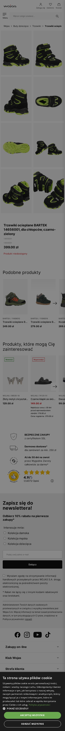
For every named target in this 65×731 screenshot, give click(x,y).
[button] (32, 708)
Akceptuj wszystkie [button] (32, 715)
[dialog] (32, 365)
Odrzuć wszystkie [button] (32, 723)
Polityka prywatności (39, 704)
